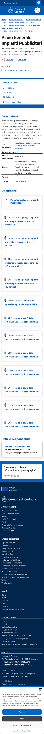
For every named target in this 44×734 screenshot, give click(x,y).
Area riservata (7, 530)
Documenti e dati (8, 527)
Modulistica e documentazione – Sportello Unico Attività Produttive (28, 145)
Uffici (3, 516)
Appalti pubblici (7, 551)
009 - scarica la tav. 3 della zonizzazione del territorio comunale (22, 354)
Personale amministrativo (12, 524)
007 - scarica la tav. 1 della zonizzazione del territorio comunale (22, 319)
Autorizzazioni (7, 554)
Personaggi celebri (9, 632)
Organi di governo (9, 510)
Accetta (22, 712)
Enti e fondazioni (8, 519)
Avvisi (3, 603)
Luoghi (4, 621)
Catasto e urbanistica (10, 557)
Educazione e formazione (11, 562)
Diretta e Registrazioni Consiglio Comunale (19, 644)
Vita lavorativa (7, 583)
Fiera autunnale (8, 641)
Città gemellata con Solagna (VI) (14, 638)
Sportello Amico (8, 670)
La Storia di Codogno (9, 629)
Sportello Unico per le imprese (17, 446)
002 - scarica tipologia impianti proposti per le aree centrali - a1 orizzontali (21, 221)
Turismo (4, 580)
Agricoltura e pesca (9, 542)
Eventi (4, 624)
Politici (4, 522)
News (3, 594)
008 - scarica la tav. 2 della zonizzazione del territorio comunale (22, 337)
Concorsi (5, 600)
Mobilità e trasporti (9, 571)
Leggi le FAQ (6, 681)
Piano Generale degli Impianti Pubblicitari (24, 201)
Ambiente (5, 545)
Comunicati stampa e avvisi (12, 609)
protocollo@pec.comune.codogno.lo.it (21, 673)
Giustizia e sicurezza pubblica (13, 565)
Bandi (3, 597)
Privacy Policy (26, 731)
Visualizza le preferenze (22, 725)
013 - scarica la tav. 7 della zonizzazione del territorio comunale (22, 424)
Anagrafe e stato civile (10, 548)
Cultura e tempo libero (10, 559)
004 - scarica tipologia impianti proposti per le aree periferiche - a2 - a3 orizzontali (21, 262)
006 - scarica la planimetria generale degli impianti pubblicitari (21, 302)
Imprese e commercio (10, 568)
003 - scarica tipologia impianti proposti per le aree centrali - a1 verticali (21, 242)
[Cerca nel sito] (37, 10)
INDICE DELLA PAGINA (10, 82)
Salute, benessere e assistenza (14, 574)
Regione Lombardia (10, 3)
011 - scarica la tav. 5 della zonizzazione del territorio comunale (22, 389)
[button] (40, 690)
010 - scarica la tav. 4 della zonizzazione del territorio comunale (22, 372)
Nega (22, 718)
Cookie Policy (16, 731)
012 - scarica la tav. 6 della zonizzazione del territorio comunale (22, 407)
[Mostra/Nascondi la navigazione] (2, 10)
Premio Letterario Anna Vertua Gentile (17, 635)
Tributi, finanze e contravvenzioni (15, 577)
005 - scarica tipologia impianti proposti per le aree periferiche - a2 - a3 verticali (21, 283)
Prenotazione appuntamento (13, 684)
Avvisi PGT (5, 606)
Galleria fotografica (9, 626)
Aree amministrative (10, 513)
